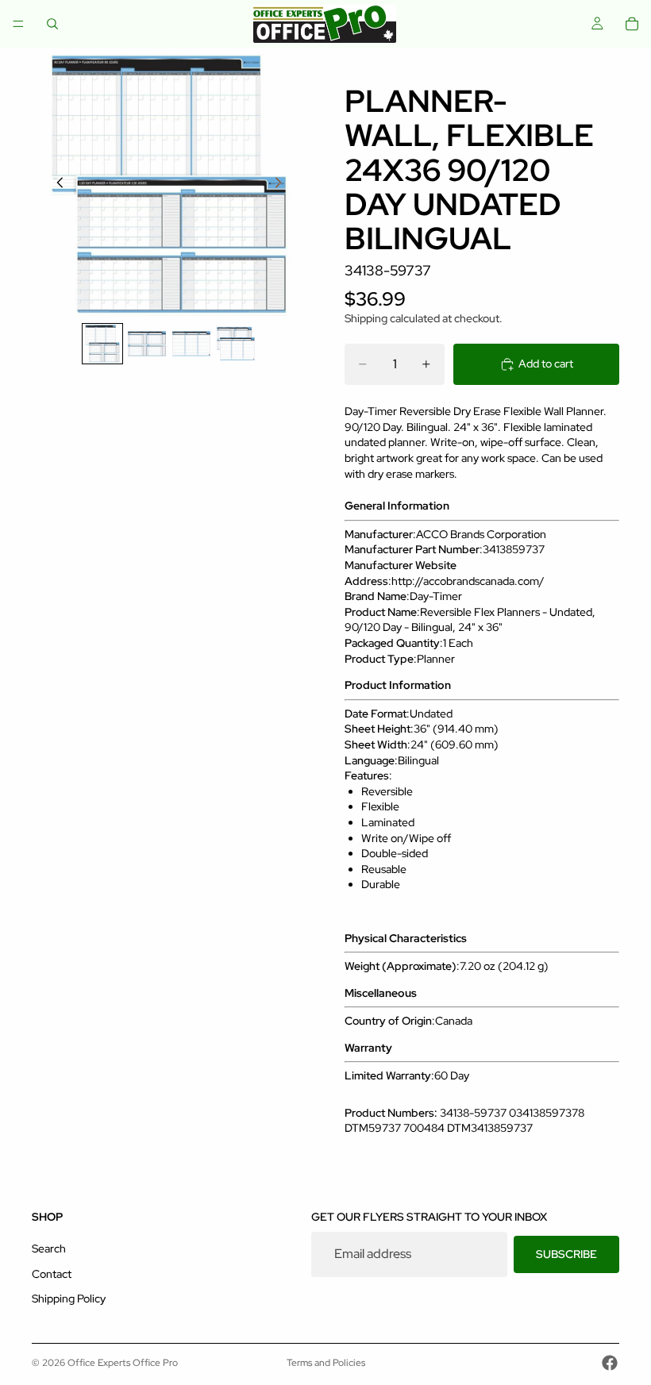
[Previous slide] (55, 184)
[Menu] (18, 24)
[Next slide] (282, 184)
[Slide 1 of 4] (102, 344)
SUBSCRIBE (566, 1254)
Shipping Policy (69, 1299)
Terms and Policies (326, 1362)
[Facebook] (609, 1362)
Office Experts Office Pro (122, 1362)
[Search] (52, 23)
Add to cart (545, 363)
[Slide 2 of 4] (147, 344)
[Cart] (631, 23)
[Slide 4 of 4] (236, 344)
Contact (51, 1274)
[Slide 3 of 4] (191, 344)
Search (49, 1249)
